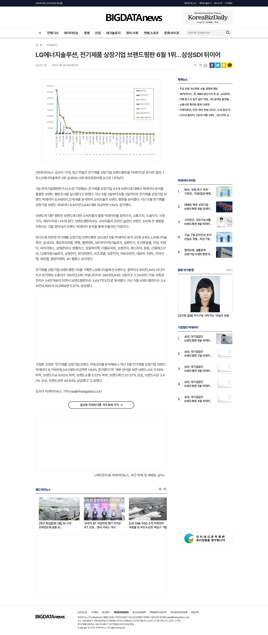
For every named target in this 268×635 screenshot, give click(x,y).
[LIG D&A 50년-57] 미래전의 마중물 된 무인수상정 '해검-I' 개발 (145, 525)
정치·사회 (132, 33)
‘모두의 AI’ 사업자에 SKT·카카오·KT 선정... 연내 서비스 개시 (99, 525)
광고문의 (106, 612)
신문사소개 (82, 612)
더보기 (229, 270)
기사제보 (228, 3)
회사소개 (218, 3)
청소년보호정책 (138, 612)
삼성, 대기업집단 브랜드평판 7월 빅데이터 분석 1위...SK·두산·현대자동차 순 (198, 354)
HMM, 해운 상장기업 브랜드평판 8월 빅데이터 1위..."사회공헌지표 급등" (198, 207)
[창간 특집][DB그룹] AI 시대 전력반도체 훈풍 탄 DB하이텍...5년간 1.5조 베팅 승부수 (52, 525)
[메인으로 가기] (50, 617)
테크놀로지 (113, 33)
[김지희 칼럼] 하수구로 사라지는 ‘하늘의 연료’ (204, 315)
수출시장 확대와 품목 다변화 (194, 104)
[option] (58, 513)
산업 (98, 33)
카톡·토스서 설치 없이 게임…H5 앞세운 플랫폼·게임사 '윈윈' (206, 99)
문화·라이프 (171, 33)
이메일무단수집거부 (157, 612)
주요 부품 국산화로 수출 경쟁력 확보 (199, 88)
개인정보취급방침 (121, 612)
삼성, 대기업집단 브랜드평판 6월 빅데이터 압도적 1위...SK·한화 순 (198, 369)
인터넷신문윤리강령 (178, 612)
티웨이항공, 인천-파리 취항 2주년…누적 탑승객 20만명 (206, 110)
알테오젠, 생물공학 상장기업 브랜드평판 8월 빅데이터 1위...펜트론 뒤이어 (198, 252)
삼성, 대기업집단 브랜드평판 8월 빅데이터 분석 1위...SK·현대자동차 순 (198, 339)
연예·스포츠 (151, 33)
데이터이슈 (71, 33)
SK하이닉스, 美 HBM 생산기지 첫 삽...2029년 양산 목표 (206, 94)
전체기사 (53, 33)
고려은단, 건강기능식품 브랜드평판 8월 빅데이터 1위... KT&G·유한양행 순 (198, 222)
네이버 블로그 (205, 3)
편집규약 (195, 612)
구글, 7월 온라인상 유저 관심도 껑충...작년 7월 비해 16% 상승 (197, 237)
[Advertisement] (66, 325)
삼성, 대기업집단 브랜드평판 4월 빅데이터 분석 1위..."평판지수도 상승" (198, 399)
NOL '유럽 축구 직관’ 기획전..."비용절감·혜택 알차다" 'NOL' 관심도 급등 (197, 192)
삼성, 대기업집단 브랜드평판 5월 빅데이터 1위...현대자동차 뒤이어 (198, 384)
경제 (87, 33)
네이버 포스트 (190, 3)
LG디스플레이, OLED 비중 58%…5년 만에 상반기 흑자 (206, 115)
